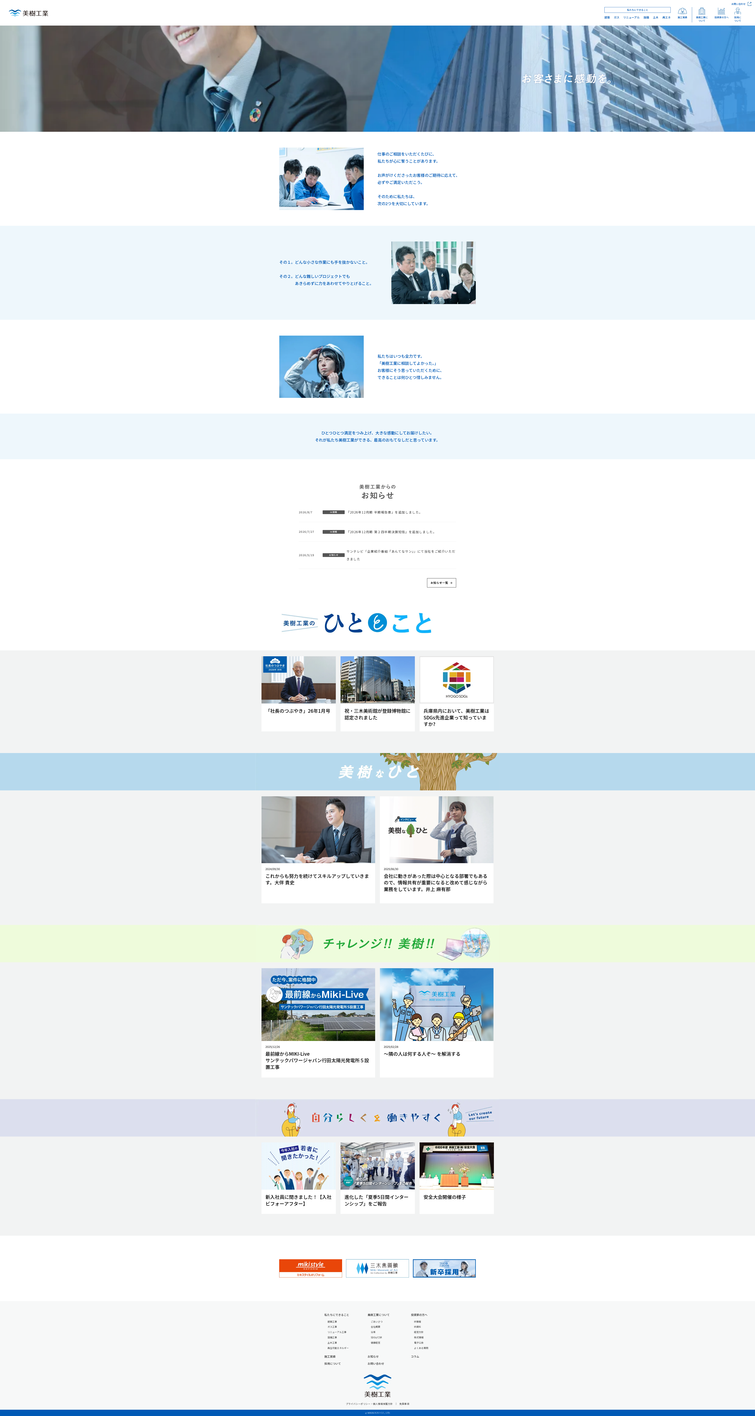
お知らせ (373, 1356)
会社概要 (375, 1326)
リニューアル (631, 17)
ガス (616, 17)
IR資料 (417, 1326)
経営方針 (419, 1332)
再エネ (666, 17)
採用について (332, 1363)
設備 (646, 17)
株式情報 (419, 1337)
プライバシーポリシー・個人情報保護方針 (369, 1404)
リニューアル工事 (337, 1332)
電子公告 (419, 1342)
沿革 (373, 1332)
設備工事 (332, 1337)
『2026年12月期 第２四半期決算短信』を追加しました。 (391, 531)
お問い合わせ (376, 1363)
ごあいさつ (377, 1321)
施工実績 (329, 1356)
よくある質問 (421, 1348)
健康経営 (375, 1342)
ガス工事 (332, 1326)
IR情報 (417, 1321)
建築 (607, 17)
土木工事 (332, 1342)
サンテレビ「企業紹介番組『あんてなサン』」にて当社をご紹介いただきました (400, 555)
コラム (415, 1356)
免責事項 (404, 1404)
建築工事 (332, 1321)
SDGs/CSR (376, 1337)
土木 (655, 17)
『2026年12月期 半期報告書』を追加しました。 (384, 512)
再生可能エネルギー (338, 1348)
